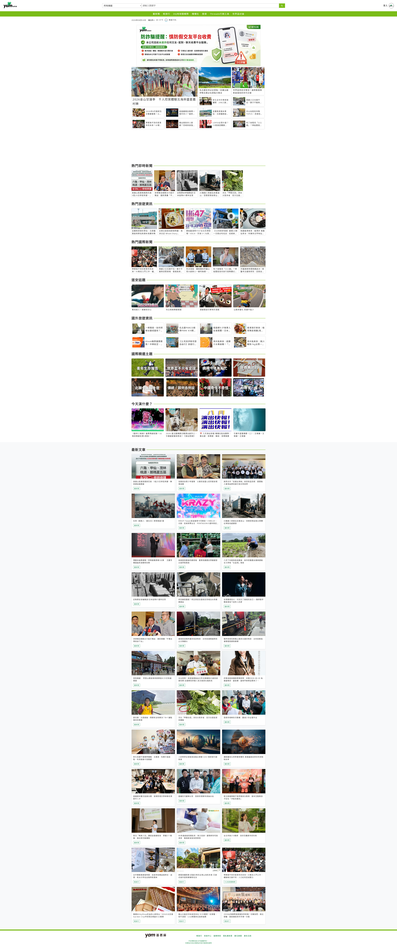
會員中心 (208, 936)
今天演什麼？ (142, 404)
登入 (385, 5)
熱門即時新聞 (142, 165)
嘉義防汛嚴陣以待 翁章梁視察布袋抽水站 (196, 796)
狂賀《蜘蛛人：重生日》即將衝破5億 (148, 521)
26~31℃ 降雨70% (166, 20)
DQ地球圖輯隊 (181, 13)
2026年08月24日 (139, 20)
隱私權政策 (227, 936)
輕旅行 (166, 13)
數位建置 (238, 936)
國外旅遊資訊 (142, 318)
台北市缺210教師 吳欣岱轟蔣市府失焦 (240, 835)
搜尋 (204, 13)
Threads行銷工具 (219, 13)
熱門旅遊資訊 (142, 204)
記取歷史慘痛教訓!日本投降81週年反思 (149, 599)
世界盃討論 (238, 13)
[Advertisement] (194, 146)
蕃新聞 (156, 13)
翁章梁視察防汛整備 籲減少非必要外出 (240, 717)
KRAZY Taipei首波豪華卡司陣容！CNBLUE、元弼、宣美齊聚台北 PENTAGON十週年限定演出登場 (197, 523)
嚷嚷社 (195, 13)
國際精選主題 (142, 354)
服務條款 (217, 936)
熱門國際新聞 (142, 242)
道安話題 (139, 280)
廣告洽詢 (247, 936)
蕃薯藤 (10, 5)
